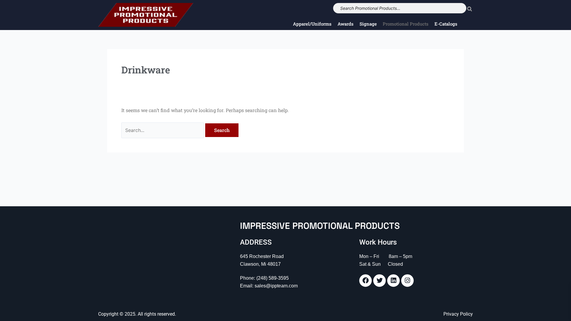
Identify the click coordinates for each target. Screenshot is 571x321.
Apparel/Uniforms (312, 24)
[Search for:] (163, 130)
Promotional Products (406, 24)
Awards (346, 24)
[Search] (470, 8)
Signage (368, 24)
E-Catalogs (445, 24)
